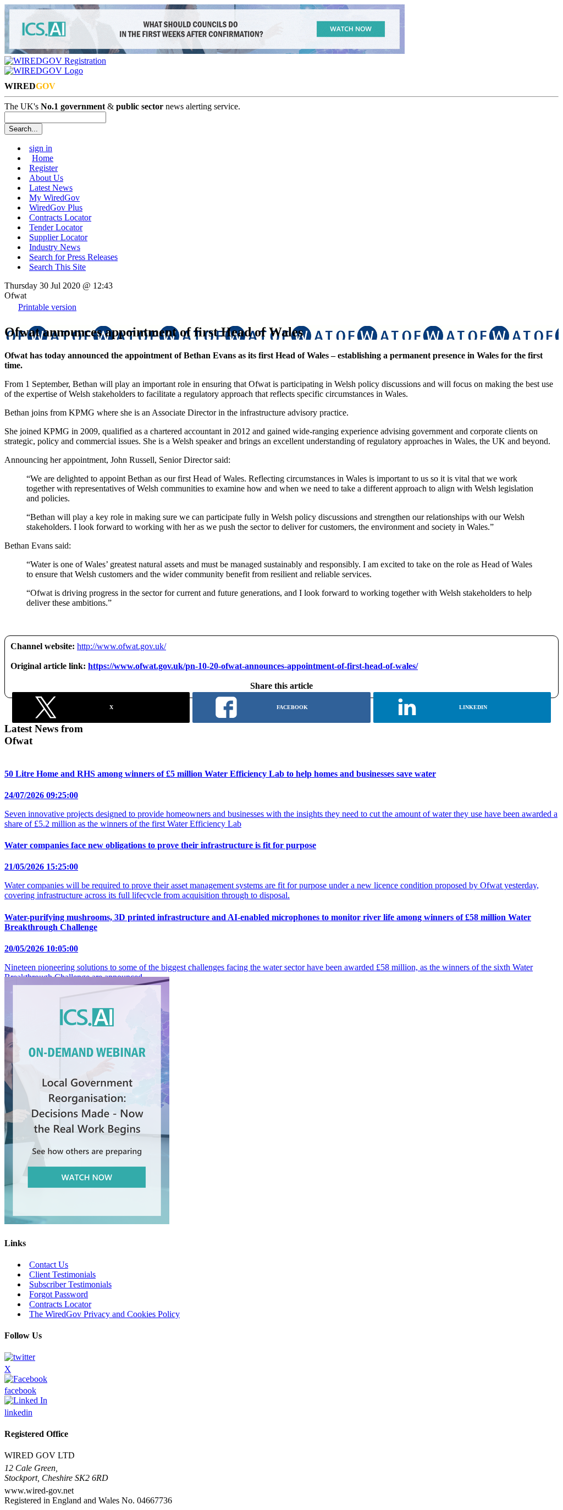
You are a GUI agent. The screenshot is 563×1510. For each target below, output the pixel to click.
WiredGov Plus (55, 207)
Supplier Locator (58, 237)
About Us (46, 177)
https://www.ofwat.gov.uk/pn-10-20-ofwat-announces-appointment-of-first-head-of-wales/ (253, 666)
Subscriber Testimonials (70, 1284)
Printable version (47, 307)
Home (42, 158)
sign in (40, 148)
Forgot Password (58, 1294)
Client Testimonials (62, 1274)
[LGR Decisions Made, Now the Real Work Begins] (204, 51)
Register (43, 168)
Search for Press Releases (73, 257)
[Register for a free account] (55, 60)
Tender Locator (55, 227)
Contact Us (48, 1264)
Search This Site (57, 267)
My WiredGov (54, 197)
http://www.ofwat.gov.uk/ (121, 646)
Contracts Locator (60, 217)
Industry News (54, 247)
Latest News (51, 187)
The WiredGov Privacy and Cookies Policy (104, 1314)
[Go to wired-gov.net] (43, 70)
